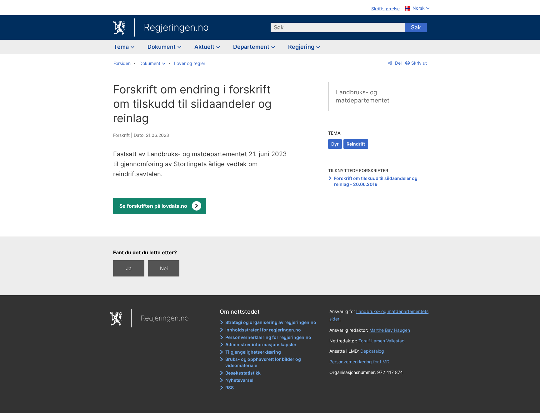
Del (398, 63)
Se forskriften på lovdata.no (153, 206)
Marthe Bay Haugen (389, 330)
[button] (152, 63)
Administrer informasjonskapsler (261, 344)
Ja (129, 268)
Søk (416, 27)
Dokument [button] (162, 46)
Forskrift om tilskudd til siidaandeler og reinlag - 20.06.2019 (376, 181)
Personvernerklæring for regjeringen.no (268, 337)
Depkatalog (372, 351)
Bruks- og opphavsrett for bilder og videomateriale (263, 362)
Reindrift (356, 144)
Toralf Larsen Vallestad (381, 340)
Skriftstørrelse (385, 8)
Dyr (335, 144)
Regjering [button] (302, 46)
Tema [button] (122, 46)
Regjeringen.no (176, 27)
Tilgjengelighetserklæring (253, 352)
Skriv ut (419, 63)
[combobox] (338, 27)
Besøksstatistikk (243, 373)
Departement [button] (252, 46)
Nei (164, 268)
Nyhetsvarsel (239, 380)
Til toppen (204, 227)
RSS (229, 387)
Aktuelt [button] (205, 46)
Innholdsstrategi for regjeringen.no (263, 329)
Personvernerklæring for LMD (359, 361)
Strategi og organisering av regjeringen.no (270, 322)
